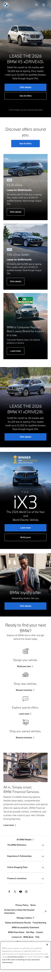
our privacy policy (16, 957)
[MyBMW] (36, 5)
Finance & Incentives (16, 878)
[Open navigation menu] (44, 5)
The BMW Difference (16, 845)
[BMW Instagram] (26, 892)
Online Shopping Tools (17, 867)
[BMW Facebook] (9, 892)
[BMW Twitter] (15, 892)
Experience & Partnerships (19, 856)
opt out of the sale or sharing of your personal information (25, 960)
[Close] (47, 944)
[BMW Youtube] (21, 892)
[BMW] (5, 4)
